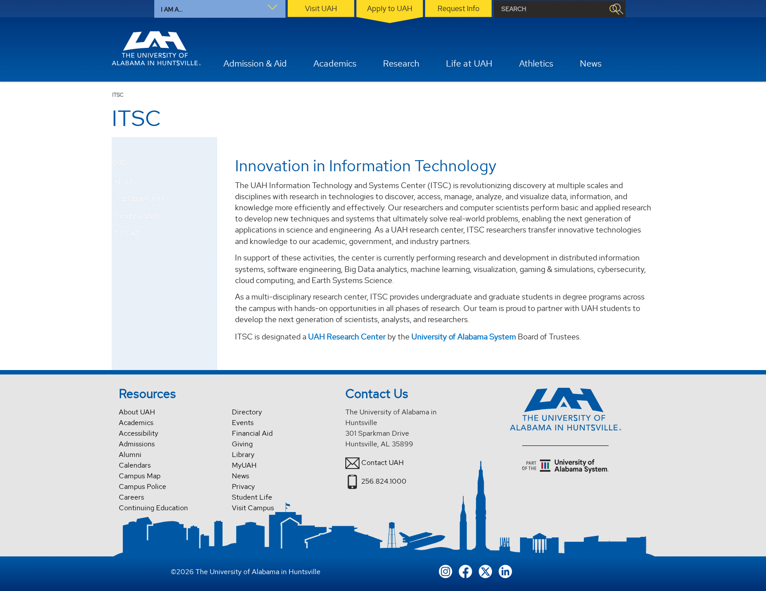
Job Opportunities (141, 198)
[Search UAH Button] (614, 9)
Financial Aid (252, 433)
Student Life (252, 497)
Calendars (135, 465)
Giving (242, 444)
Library (243, 454)
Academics (136, 422)
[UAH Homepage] (156, 48)
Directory (247, 412)
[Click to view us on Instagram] (445, 570)
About (123, 181)
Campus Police (142, 486)
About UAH (137, 412)
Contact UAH (382, 462)
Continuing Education (153, 507)
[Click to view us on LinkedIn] (505, 570)
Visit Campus (253, 507)
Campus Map (139, 476)
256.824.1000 (383, 481)
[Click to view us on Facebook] (465, 570)
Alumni (130, 454)
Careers (131, 497)
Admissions (137, 444)
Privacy (243, 486)
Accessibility (138, 433)
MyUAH (244, 465)
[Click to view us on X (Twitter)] (485, 570)
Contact (126, 232)
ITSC (118, 163)
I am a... (172, 9)
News (240, 476)
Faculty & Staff (136, 216)
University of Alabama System (463, 336)
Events (243, 422)
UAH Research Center (347, 336)
